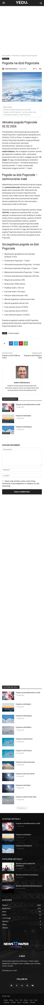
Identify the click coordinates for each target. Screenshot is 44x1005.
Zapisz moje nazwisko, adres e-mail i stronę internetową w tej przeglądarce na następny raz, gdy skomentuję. (20, 483)
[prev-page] (3, 437)
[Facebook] (11, 343)
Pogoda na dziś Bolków (23, 727)
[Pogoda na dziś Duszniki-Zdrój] (8, 800)
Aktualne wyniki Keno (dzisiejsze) (27, 875)
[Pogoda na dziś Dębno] (8, 788)
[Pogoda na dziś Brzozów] (8, 742)
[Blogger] (11, 985)
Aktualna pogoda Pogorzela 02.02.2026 (17, 109)
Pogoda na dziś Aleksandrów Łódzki (28, 404)
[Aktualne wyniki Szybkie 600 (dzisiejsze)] (8, 867)
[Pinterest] (21, 343)
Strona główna (6, 55)
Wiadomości (16, 55)
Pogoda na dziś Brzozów (24, 739)
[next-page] (7, 437)
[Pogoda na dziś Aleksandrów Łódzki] (8, 408)
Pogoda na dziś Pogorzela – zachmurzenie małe (19, 112)
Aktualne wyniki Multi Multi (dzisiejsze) (29, 886)
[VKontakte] (32, 985)
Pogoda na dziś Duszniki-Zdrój (26, 797)
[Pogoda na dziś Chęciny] (8, 754)
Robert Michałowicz (11, 69)
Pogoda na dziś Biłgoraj (24, 427)
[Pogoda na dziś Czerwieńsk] (8, 777)
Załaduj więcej (21, 808)
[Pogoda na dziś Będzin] (8, 419)
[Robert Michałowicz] (3, 69)
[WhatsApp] (26, 343)
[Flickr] (22, 985)
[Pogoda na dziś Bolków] (8, 730)
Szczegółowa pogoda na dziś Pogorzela (16, 114)
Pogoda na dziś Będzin (23, 415)
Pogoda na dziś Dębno (23, 785)
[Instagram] (27, 985)
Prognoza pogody (13, 333)
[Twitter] (16, 343)
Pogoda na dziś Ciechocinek (25, 762)
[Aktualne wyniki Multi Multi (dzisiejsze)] (8, 889)
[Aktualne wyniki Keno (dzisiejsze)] (8, 878)
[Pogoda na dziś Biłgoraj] (8, 430)
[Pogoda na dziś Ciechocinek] (8, 765)
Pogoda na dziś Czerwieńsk (25, 774)
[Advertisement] (22, 29)
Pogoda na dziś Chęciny (24, 750)
